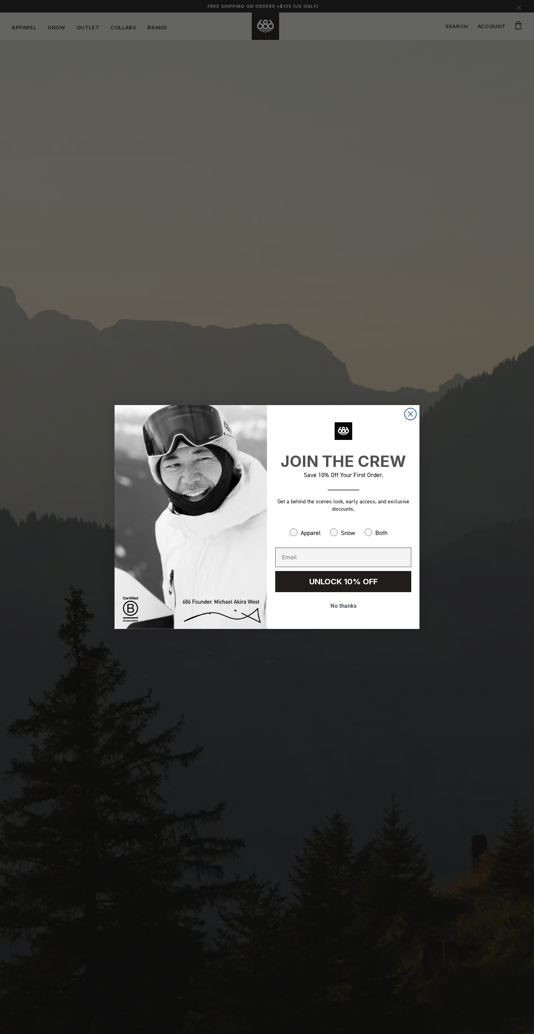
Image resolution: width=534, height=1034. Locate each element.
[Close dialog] (410, 414)
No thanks (343, 606)
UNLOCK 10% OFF (343, 581)
